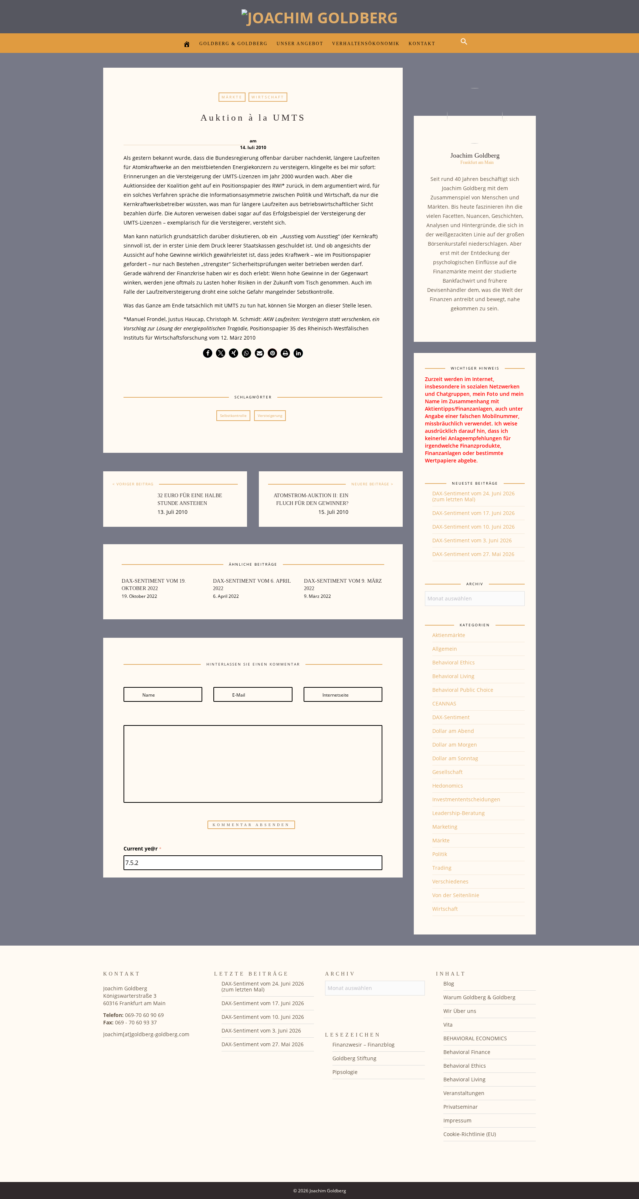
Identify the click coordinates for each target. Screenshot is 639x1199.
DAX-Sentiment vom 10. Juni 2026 (473, 526)
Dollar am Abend (453, 730)
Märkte (232, 97)
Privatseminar (460, 1106)
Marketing (444, 826)
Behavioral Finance (466, 1051)
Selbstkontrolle (233, 415)
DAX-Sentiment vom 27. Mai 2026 (473, 554)
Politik (439, 854)
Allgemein (444, 648)
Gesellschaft (447, 771)
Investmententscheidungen (466, 799)
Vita (448, 1024)
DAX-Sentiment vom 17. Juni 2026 (473, 512)
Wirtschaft (267, 97)
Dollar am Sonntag (455, 758)
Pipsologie (345, 1071)
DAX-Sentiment (451, 717)
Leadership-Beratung (458, 812)
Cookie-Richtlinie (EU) (469, 1134)
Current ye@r (143, 848)
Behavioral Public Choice (462, 689)
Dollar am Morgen (454, 744)
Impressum (457, 1120)
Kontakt (422, 43)
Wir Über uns (459, 1010)
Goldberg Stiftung (354, 1058)
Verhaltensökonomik (366, 43)
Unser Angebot (300, 43)
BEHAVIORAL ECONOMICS (475, 1038)
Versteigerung (270, 415)
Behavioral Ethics (453, 662)
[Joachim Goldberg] (319, 16)
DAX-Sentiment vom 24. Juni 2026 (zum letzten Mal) (473, 496)
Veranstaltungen (463, 1093)
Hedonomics (447, 785)
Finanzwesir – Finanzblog (363, 1044)
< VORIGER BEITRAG (132, 483)
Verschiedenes (450, 881)
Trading (442, 867)
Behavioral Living (453, 676)
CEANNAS (444, 703)
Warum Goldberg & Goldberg (479, 997)
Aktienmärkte (448, 635)
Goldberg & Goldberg (233, 43)
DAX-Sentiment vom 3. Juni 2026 (472, 540)
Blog (448, 983)
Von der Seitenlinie (455, 895)
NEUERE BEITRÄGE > (372, 483)
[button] (465, 48)
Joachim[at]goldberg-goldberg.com (146, 1034)
